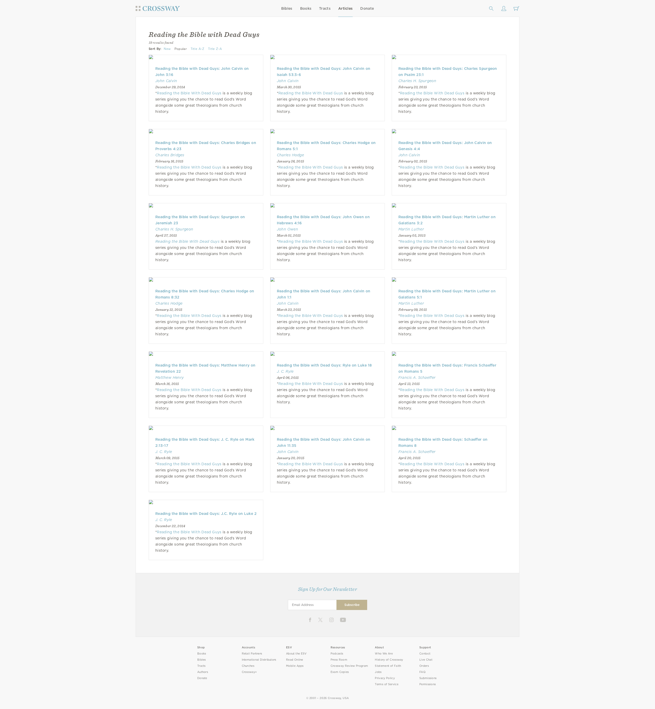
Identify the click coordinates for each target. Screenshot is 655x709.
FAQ (422, 672)
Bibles (286, 8)
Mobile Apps (295, 666)
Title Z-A (215, 49)
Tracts (325, 8)
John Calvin (166, 81)
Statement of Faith (388, 666)
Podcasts (337, 653)
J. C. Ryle (285, 371)
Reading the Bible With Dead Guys (189, 93)
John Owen (287, 229)
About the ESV (296, 653)
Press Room (339, 659)
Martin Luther (411, 229)
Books (306, 8)
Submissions (427, 678)
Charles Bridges (169, 155)
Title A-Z (197, 49)
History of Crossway (389, 659)
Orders (424, 666)
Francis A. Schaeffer (417, 377)
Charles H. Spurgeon (417, 81)
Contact (424, 653)
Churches (248, 666)
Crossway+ (249, 672)
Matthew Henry (169, 377)
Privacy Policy (385, 678)
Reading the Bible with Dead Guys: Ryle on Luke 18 (324, 365)
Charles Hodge (290, 155)
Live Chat (425, 659)
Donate (367, 8)
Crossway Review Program (349, 666)
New (167, 49)
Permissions (427, 684)
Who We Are (384, 653)
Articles (345, 8)
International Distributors (259, 659)
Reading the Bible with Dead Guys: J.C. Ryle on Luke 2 (206, 514)
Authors (202, 672)
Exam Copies (340, 672)
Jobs (378, 672)
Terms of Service (386, 684)
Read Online (294, 659)
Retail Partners (252, 653)
